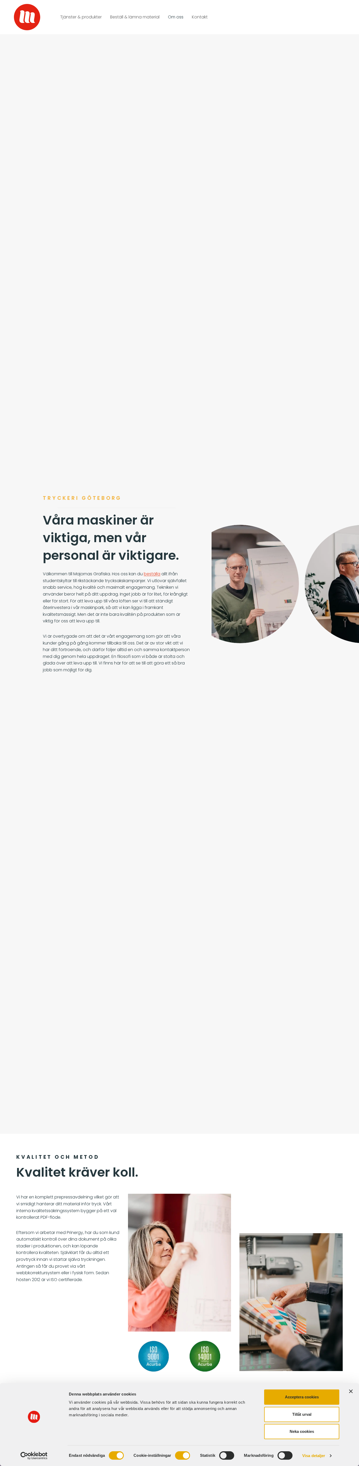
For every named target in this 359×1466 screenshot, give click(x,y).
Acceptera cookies (302, 1397)
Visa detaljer (313, 1455)
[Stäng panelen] (351, 1391)
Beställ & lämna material (135, 17)
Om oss (175, 17)
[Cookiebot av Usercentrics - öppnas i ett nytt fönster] (34, 1456)
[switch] (182, 1455)
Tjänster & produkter (81, 17)
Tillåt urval (301, 1414)
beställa (152, 574)
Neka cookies (302, 1431)
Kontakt (200, 17)
